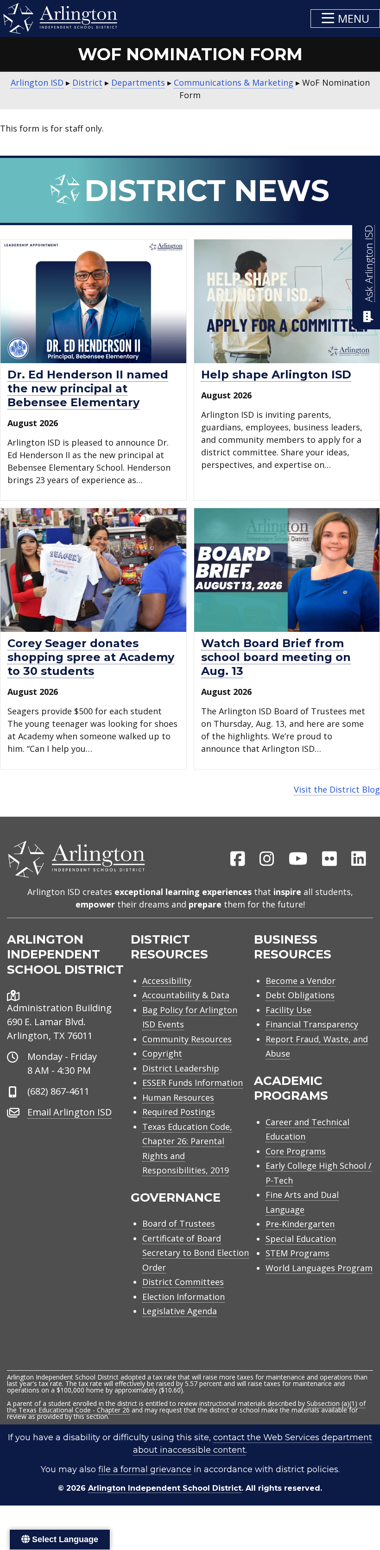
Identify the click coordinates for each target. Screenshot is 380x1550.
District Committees (183, 1281)
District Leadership (180, 1068)
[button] (345, 18)
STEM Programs (297, 1253)
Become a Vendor (301, 980)
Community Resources (187, 1039)
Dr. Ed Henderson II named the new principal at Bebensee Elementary (87, 388)
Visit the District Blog (337, 789)
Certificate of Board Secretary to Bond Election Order (195, 1253)
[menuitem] (237, 859)
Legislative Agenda (179, 1311)
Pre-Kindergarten (300, 1223)
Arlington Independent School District (164, 1488)
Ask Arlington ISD (368, 263)
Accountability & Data (185, 995)
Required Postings (178, 1111)
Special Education (301, 1238)
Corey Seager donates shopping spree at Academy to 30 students (90, 657)
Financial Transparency (312, 1024)
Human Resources (178, 1097)
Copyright (162, 1053)
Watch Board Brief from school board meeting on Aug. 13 (276, 657)
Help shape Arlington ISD (276, 374)
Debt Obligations (300, 995)
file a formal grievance (144, 1469)
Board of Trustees (178, 1223)
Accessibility (166, 980)
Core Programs (296, 1151)
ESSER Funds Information (192, 1082)
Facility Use (288, 1009)
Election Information (183, 1296)
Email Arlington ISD (69, 1112)
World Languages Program (319, 1267)
